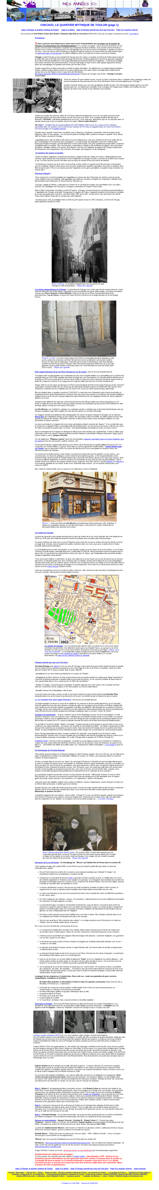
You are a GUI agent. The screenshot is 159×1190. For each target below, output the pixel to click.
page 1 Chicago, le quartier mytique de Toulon (40, 30)
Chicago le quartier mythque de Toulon (72, 1172)
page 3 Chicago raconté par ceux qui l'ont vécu (95, 30)
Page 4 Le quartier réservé (127, 30)
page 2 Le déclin (68, 30)
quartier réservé (59, 129)
